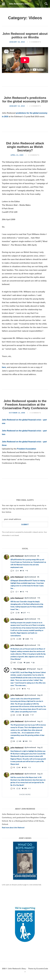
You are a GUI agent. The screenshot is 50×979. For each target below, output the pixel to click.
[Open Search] (46, 3)
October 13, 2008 (17, 413)
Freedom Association (26, 449)
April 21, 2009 (17, 155)
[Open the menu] (3, 4)
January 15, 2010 (17, 42)
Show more (25, 794)
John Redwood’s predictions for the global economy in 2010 (25, 99)
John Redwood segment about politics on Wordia (25, 35)
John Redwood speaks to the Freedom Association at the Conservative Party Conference (25, 404)
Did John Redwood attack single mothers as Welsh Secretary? (25, 147)
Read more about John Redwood (13, 827)
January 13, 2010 (17, 106)
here (4, 367)
